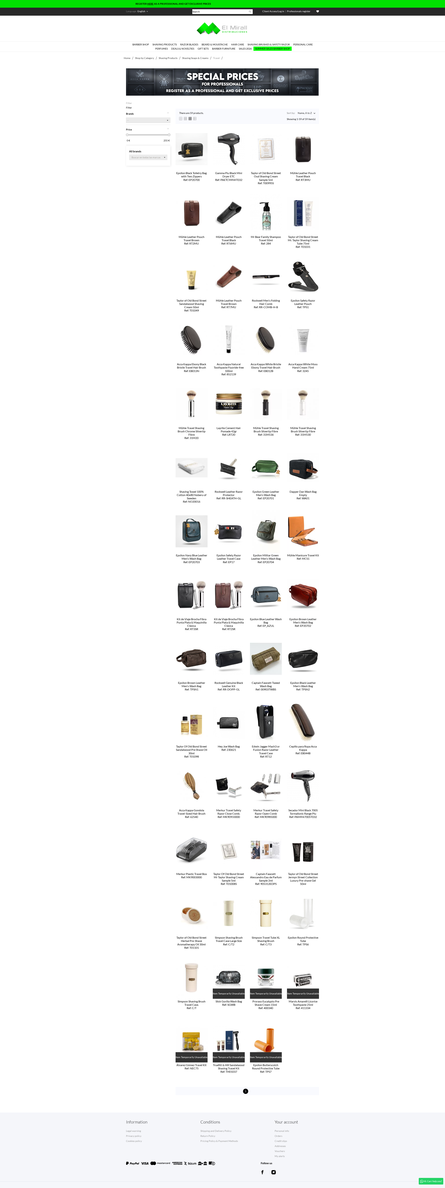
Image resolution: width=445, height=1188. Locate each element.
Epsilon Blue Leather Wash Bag (266, 622)
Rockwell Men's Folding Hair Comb (266, 304)
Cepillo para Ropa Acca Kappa (303, 750)
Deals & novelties (182, 48)
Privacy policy (133, 1135)
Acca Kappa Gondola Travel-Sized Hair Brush (191, 813)
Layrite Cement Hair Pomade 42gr (229, 431)
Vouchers (280, 1151)
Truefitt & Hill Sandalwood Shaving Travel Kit (228, 1068)
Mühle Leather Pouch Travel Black (303, 176)
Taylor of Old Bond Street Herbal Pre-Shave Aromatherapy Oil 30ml (191, 942)
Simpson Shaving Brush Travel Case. (191, 1005)
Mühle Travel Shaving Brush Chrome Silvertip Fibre (191, 433)
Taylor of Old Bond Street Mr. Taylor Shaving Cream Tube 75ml (303, 242)
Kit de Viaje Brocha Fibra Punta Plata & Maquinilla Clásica (192, 624)
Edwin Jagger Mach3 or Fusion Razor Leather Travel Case (266, 751)
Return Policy (207, 1135)
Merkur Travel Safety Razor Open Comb (265, 813)
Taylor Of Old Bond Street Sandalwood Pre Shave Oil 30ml (191, 751)
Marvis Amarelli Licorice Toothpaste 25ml (303, 1005)
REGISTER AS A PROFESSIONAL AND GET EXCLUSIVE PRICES (132, 3)
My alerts (280, 1156)
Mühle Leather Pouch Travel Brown (191, 240)
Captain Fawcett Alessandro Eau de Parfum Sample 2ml (266, 879)
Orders (278, 1135)
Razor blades (189, 44)
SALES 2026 (245, 48)
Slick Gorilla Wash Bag (229, 1003)
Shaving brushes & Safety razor (269, 44)
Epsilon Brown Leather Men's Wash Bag (303, 622)
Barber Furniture (223, 48)
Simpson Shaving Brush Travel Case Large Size (229, 941)
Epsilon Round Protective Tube (303, 941)
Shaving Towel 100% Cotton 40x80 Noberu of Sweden (191, 496)
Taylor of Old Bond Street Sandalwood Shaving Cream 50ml (191, 305)
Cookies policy (134, 1140)
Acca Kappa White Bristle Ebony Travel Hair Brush (266, 367)
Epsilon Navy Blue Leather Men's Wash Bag (191, 558)
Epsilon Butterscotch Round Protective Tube (266, 1068)
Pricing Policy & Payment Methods (219, 1140)
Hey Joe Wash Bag (229, 748)
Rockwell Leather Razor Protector (229, 495)
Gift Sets (203, 48)
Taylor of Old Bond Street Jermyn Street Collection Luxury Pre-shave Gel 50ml (303, 879)
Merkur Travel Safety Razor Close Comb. (228, 813)
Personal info (282, 1130)
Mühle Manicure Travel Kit (303, 557)
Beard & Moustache (215, 44)
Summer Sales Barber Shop (272, 48)
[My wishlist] (317, 11)
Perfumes (161, 48)
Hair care (237, 44)
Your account (286, 1122)
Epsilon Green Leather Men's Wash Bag (266, 495)
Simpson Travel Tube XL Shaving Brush (266, 941)
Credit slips (281, 1140)
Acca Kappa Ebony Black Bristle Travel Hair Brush (191, 367)
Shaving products (164, 44)
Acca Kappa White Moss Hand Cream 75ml (303, 367)
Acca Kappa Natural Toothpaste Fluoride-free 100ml (229, 369)
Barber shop (140, 44)
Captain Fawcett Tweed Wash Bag (266, 686)
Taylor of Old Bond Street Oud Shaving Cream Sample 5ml (266, 178)
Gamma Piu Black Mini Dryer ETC (228, 176)
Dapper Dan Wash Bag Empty (303, 495)
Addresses (280, 1146)
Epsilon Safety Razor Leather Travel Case (229, 558)
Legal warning (133, 1130)
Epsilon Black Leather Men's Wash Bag (303, 686)
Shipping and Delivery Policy (215, 1130)
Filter (129, 103)
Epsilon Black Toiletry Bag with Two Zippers (191, 176)
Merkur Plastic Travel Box (191, 875)
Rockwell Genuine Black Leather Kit (229, 686)
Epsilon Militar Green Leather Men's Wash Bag (266, 558)
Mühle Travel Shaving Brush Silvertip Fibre (266, 431)
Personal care (303, 44)
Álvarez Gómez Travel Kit (191, 1066)
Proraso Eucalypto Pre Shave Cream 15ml (265, 1005)
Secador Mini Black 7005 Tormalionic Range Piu (303, 813)
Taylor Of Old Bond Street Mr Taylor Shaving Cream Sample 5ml (228, 879)
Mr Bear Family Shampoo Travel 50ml (266, 240)
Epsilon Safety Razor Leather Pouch (303, 304)
